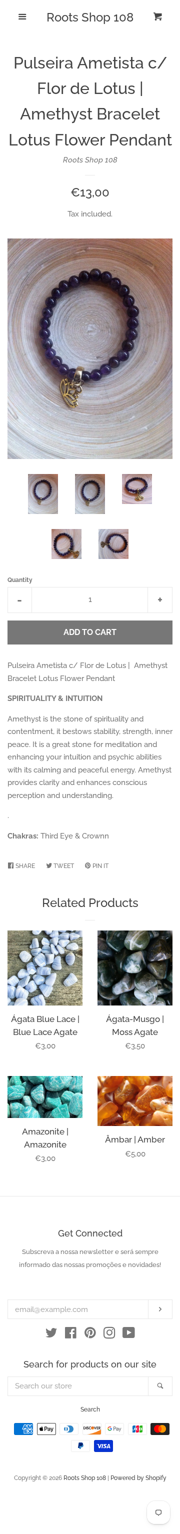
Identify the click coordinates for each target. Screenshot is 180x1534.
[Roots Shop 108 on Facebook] (70, 1335)
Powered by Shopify (138, 1478)
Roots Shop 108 (90, 18)
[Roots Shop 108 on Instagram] (110, 1335)
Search (90, 1409)
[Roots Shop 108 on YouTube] (128, 1335)
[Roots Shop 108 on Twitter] (52, 1335)
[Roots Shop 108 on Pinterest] (90, 1335)
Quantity (20, 580)
